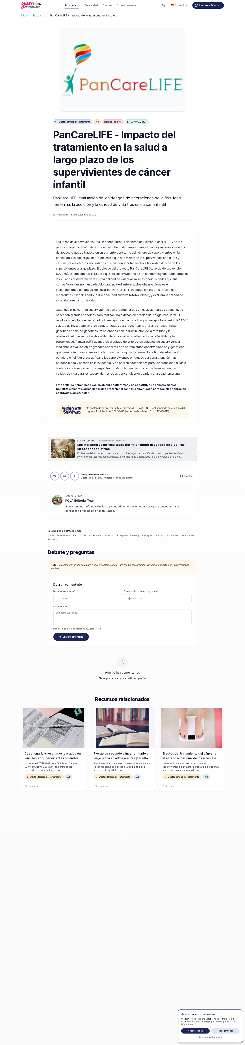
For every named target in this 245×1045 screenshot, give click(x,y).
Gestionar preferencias (210, 1037)
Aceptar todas (195, 1031)
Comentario (61, 606)
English (77, 535)
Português (147, 535)
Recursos (70, 5)
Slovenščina (188, 535)
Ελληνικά (122, 535)
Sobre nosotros (125, 5)
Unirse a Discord (210, 5)
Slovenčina (173, 535)
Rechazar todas (225, 1031)
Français (98, 535)
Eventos (107, 5)
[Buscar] (163, 5)
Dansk (51, 535)
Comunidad (91, 5)
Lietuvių (134, 535)
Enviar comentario (73, 636)
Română (160, 535)
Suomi (87, 535)
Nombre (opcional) (64, 591)
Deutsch (109, 535)
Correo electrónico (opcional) (141, 591)
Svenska (52, 539)
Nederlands (63, 535)
